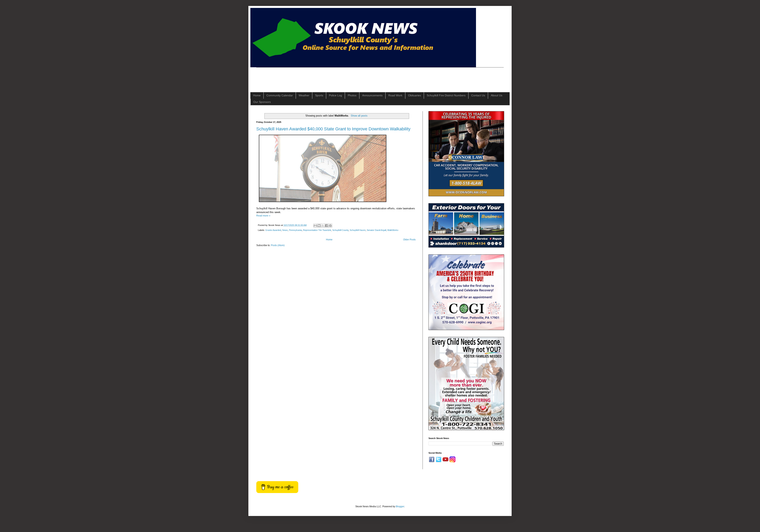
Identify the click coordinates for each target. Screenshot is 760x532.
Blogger (400, 506)
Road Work (395, 95)
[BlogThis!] (319, 226)
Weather (304, 95)
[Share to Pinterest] (330, 226)
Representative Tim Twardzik (317, 230)
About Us (496, 95)
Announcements (372, 95)
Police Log (335, 95)
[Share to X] (323, 226)
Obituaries (414, 95)
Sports (319, 95)
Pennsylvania (295, 230)
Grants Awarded (273, 230)
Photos (352, 95)
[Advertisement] (328, 76)
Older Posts (409, 239)
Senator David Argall (376, 230)
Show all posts (359, 115)
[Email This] (315, 226)
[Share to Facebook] (327, 226)
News (285, 230)
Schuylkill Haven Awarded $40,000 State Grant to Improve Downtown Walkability (333, 128)
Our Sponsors (262, 101)
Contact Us (478, 95)
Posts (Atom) (278, 245)
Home (257, 95)
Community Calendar (279, 95)
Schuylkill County (340, 230)
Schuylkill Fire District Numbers (446, 95)
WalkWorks (392, 230)
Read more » (263, 215)
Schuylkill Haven (358, 230)
